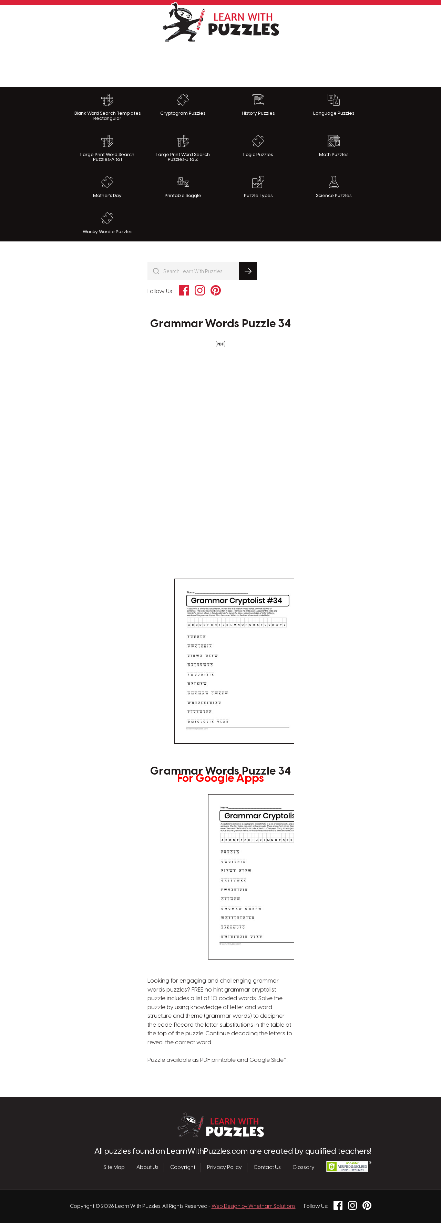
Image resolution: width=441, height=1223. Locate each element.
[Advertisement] (220, 62)
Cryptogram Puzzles (182, 113)
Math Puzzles (333, 154)
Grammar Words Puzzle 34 (220, 324)
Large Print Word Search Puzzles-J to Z (183, 157)
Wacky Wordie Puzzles (107, 231)
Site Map (114, 1167)
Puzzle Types (258, 195)
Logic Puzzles (258, 154)
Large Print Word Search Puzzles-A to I (107, 157)
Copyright (182, 1167)
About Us (147, 1167)
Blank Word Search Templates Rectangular (107, 116)
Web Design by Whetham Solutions (254, 1206)
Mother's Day (107, 195)
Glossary (304, 1167)
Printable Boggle (183, 195)
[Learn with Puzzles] (220, 1135)
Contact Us (267, 1167)
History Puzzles (258, 113)
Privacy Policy (224, 1167)
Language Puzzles (333, 113)
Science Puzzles (333, 195)
